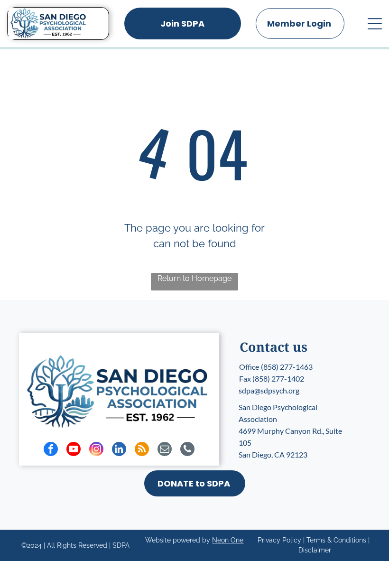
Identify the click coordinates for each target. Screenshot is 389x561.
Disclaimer (314, 550)
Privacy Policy (279, 540)
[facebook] (51, 450)
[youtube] (73, 450)
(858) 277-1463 (287, 366)
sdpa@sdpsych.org (269, 390)
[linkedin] (119, 450)
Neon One (227, 540)
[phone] (187, 450)
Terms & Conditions (336, 540)
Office (249, 366)
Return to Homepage (194, 278)
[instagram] (96, 450)
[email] (164, 450)
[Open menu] (375, 24)
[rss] (142, 450)
